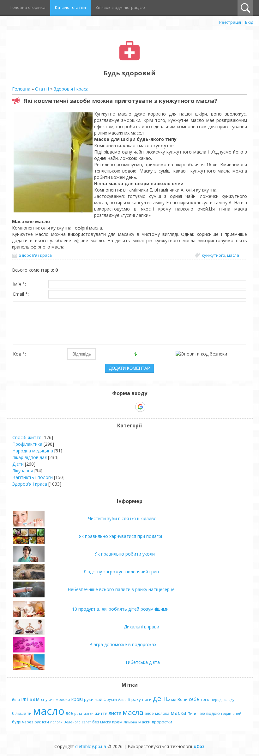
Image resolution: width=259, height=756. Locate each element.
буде (16, 722)
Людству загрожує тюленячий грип (121, 572)
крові (77, 699)
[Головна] (129, 59)
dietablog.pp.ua (90, 746)
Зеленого (72, 722)
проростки (162, 722)
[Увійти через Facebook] (129, 407)
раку (136, 699)
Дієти (18, 464)
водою (213, 713)
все (69, 713)
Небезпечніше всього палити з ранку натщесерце (121, 589)
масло (48, 710)
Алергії (124, 699)
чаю (201, 713)
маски (144, 722)
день (161, 698)
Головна (21, 89)
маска (178, 712)
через (27, 722)
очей (236, 713)
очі (51, 699)
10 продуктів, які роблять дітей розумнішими (120, 609)
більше (19, 713)
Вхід (249, 22)
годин (226, 713)
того (204, 699)
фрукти (110, 699)
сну (44, 699)
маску (105, 722)
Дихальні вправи (141, 627)
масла (233, 255)
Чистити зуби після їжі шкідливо (122, 518)
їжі (24, 698)
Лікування (22, 471)
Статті (42, 89)
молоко (63, 699)
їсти (45, 722)
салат (86, 722)
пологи (56, 722)
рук (37, 722)
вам (34, 698)
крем (117, 722)
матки (88, 713)
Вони (183, 699)
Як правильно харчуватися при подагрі (120, 536)
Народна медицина (32, 451)
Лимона (130, 722)
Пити (192, 713)
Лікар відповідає (29, 457)
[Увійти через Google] (140, 407)
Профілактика (27, 444)
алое (149, 713)
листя (115, 713)
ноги (147, 699)
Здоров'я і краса (71, 89)
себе (194, 699)
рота (78, 713)
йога (16, 699)
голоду (228, 699)
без (95, 722)
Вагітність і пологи (32, 477)
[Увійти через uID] (118, 407)
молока (162, 713)
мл (173, 699)
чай (98, 699)
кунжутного (213, 255)
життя (101, 713)
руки (88, 699)
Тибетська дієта (142, 662)
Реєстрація (230, 22)
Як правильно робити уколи (125, 554)
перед (216, 699)
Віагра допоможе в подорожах (122, 644)
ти (29, 713)
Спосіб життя (26, 437)
